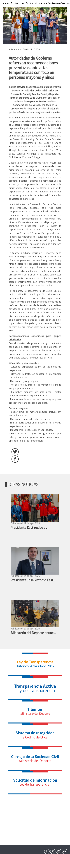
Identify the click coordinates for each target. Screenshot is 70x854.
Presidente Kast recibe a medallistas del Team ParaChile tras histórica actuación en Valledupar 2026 (33, 528)
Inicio (6, 3)
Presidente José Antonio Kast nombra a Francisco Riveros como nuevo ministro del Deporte (32, 581)
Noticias (19, 3)
